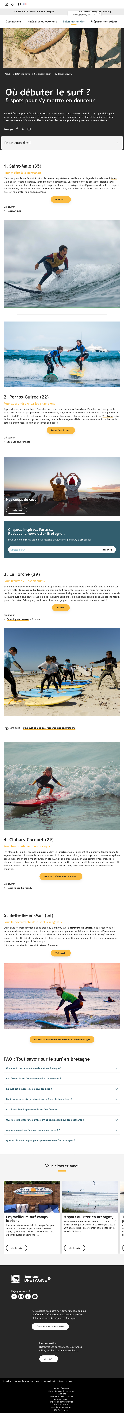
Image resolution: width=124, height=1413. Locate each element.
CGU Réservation (61, 1410)
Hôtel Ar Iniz (14, 210)
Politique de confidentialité (61, 1402)
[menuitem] (14, 21)
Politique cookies (61, 1404)
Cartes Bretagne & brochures (60, 1391)
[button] (19, 4)
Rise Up (60, 607)
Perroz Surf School (60, 430)
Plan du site (61, 1394)
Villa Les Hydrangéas (18, 441)
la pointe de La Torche (31, 589)
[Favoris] (13, 4)
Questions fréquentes (61, 1388)
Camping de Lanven (18, 619)
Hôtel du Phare (38, 945)
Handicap (107, 11)
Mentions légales (61, 1399)
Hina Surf (60, 199)
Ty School (60, 953)
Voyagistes (96, 11)
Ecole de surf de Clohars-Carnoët (60, 876)
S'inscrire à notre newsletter (50, 1326)
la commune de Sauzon (80, 927)
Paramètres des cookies (61, 1407)
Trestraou (108, 416)
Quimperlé (43, 851)
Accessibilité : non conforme (60, 1396)
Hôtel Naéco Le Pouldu (19, 887)
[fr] (25, 4)
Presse (87, 11)
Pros (80, 11)
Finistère (63, 851)
